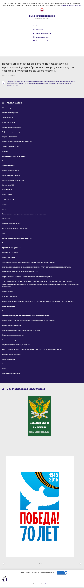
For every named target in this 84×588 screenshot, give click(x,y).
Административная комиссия (12, 325)
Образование (6, 219)
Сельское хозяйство (8, 306)
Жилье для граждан (8, 359)
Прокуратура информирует (11, 373)
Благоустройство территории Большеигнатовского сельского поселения (25, 316)
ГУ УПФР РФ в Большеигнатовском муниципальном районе (21, 190)
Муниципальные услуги (10, 243)
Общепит (5, 204)
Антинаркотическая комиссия (12, 364)
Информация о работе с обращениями (14, 132)
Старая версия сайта (8, 199)
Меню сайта (39, 29)
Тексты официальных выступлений (13, 156)
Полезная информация (9, 296)
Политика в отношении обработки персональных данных (21, 330)
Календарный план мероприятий (13, 180)
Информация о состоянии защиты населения (17, 141)
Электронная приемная (43, 33)
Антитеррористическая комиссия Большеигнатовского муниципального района (28, 262)
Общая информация (8, 108)
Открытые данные (8, 311)
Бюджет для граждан (9, 257)
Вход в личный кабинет (43, 41)
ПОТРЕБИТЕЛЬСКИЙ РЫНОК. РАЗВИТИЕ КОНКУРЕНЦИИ (20, 272)
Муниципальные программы (11, 248)
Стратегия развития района (11, 340)
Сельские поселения (42, 26)
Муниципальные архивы (10, 252)
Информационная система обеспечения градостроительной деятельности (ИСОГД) (28, 320)
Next (80, 563)
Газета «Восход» (7, 194)
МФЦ (3, 233)
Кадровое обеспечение (9, 137)
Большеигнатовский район (42, 16)
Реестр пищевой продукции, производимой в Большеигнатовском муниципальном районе (31, 349)
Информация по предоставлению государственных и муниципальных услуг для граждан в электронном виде (38, 301)
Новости (5, 151)
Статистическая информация (11, 161)
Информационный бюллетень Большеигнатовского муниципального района (27, 276)
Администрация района (10, 112)
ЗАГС (3, 209)
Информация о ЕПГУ (9, 291)
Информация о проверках (10, 170)
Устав (4, 369)
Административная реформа (11, 127)
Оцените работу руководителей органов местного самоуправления (24, 214)
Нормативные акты (8, 122)
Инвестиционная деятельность (12, 354)
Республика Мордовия (42, 18)
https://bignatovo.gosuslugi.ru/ (71, 5)
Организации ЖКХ (8, 185)
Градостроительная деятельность (13, 335)
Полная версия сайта (42, 37)
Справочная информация (10, 146)
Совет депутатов (7, 117)
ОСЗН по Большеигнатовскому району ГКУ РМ (17, 238)
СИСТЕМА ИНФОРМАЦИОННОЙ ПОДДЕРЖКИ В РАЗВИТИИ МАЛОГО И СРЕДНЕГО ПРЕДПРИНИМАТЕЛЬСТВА (36, 267)
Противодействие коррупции (11, 223)
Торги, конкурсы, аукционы (11, 175)
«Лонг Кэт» (48, 584)
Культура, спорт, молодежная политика (14, 228)
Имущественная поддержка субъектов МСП (16, 344)
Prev (3, 563)
